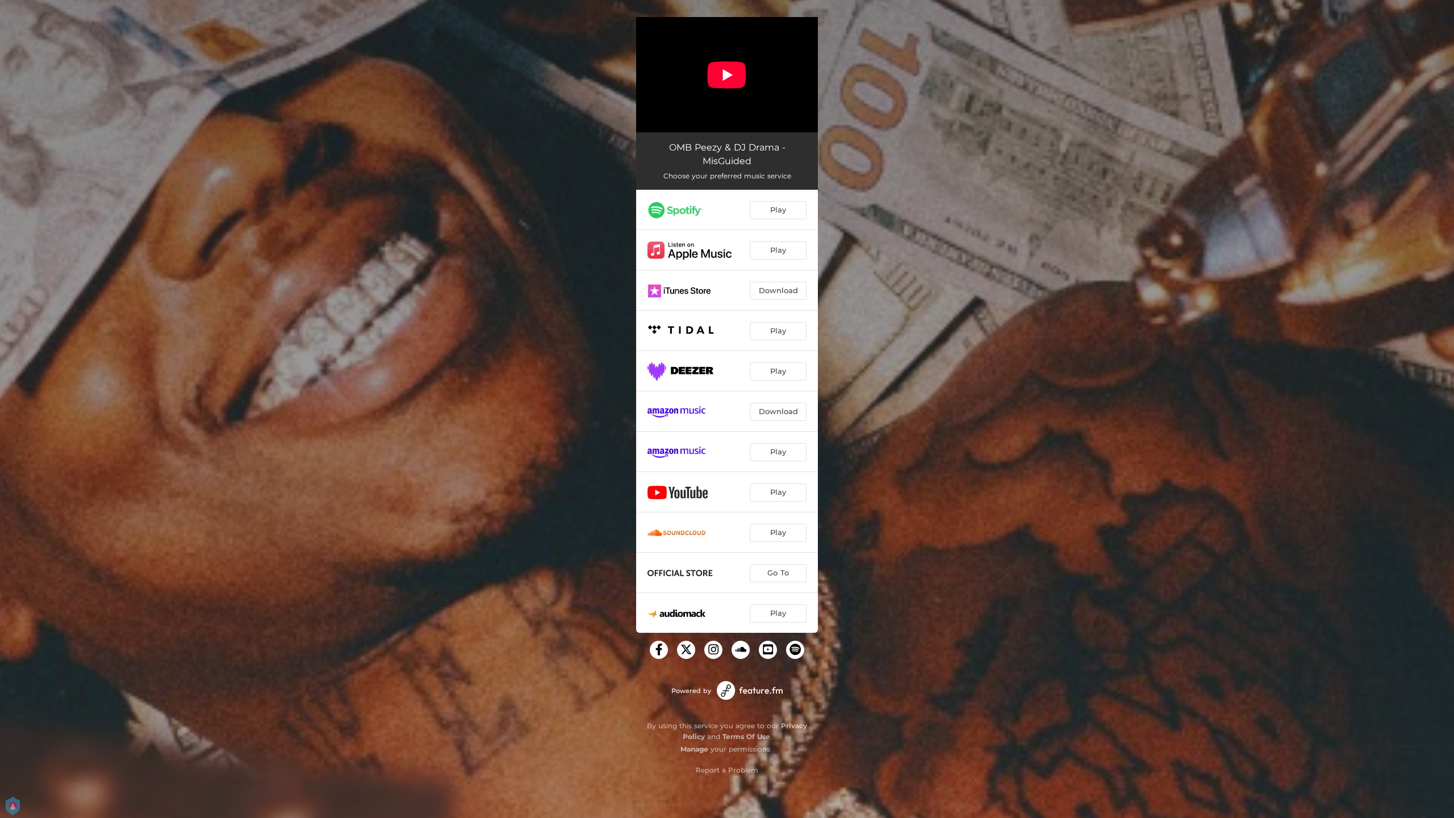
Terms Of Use (746, 736)
